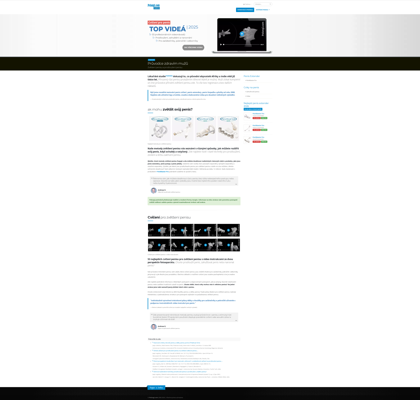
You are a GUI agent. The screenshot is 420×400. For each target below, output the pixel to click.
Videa (248, 96)
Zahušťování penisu (252, 92)
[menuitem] (245, 10)
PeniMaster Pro (251, 80)
